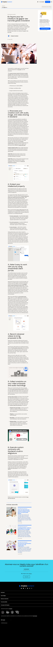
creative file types (22, 145)
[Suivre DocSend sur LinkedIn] (23, 588)
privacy (30, 573)
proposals (19, 69)
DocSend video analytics (12, 396)
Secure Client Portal (20, 209)
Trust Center (35, 615)
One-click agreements (14, 222)
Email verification (13, 227)
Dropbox (10, 608)
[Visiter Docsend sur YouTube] (21, 588)
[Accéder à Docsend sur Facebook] (27, 588)
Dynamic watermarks (14, 215)
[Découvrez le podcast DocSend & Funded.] (31, 588)
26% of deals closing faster (17, 347)
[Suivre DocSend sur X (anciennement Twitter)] (25, 588)
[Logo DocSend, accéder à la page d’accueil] (6, 2)
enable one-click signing (12, 468)
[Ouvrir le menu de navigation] (52, 2)
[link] (42, 2)
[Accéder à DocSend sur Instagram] (29, 588)
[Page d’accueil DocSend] (26, 586)
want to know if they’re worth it (18, 389)
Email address (26, 569)
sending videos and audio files (16, 405)
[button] (45, 29)
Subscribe (27, 576)
